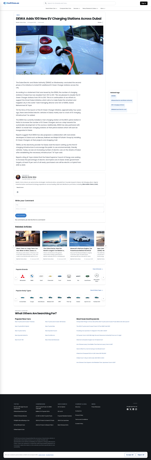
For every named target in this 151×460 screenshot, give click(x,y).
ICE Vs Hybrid (61, 407)
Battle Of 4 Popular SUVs (43, 411)
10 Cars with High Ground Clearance (21, 407)
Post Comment (21, 215)
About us (77, 407)
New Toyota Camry (20, 331)
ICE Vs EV (60, 411)
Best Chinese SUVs (63, 425)
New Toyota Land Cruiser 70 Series (25, 322)
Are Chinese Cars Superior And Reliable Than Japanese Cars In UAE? (96, 362)
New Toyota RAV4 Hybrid (22, 326)
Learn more (42, 455)
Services (76, 8)
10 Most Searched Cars (20, 411)
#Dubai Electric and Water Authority (121, 100)
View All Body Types (95, 290)
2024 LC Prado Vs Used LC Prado (45, 420)
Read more (20, 187)
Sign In (143, 3)
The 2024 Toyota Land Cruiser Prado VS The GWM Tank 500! (93, 326)
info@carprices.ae (132, 406)
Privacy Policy (79, 415)
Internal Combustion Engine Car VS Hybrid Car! (90, 340)
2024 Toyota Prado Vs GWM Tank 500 (44, 407)
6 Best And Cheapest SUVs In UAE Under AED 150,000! (91, 353)
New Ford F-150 (19, 340)
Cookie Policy (79, 423)
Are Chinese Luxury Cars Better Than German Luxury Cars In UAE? (95, 344)
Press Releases (96, 407)
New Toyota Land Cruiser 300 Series (55, 322)
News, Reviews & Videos (89, 8)
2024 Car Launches (63, 420)
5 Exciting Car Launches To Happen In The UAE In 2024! (92, 331)
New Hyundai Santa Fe (21, 335)
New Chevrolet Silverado (52, 340)
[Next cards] (106, 246)
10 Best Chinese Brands (20, 416)
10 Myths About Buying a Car (21, 420)
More (102, 8)
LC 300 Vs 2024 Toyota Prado (44, 416)
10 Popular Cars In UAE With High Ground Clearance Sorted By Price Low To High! (99, 335)
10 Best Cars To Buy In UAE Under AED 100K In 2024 (90, 358)
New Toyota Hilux (50, 326)
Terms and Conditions (81, 419)
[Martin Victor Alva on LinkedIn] (17, 192)
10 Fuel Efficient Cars (19, 425)
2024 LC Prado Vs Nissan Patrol (44, 425)
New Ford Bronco (50, 335)
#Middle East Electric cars (118, 109)
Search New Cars (51, 8)
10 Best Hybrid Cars (19, 429)
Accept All (129, 455)
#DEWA (113, 96)
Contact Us (78, 411)
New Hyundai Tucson (51, 331)
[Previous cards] (13, 246)
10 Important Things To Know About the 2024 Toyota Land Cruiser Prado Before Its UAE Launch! (103, 322)
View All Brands (97, 269)
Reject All (141, 455)
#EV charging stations (117, 105)
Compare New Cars (65, 8)
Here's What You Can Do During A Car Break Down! (91, 349)
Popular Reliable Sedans (65, 416)
